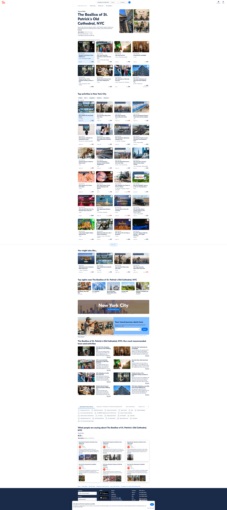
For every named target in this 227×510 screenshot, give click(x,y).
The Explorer (134, 501)
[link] (86, 52)
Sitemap (112, 503)
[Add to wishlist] (93, 42)
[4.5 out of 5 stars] (81, 32)
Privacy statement (81, 336)
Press (133, 498)
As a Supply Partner (142, 492)
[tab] (86, 406)
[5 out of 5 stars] (89, 444)
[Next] (149, 286)
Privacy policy (113, 496)
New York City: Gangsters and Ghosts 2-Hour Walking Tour (88, 442)
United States (84, 486)
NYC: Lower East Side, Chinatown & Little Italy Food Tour (112, 465)
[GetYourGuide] (3, 2)
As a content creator (143, 494)
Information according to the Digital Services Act (120, 501)
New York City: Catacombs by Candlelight (87, 464)
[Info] (99, 40)
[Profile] (223, 2)
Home (79, 486)
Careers (133, 494)
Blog (132, 496)
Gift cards (133, 499)
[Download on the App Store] (104, 498)
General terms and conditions (116, 499)
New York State (92, 486)
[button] (86, 52)
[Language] (218, 2)
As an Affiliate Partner (143, 496)
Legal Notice (113, 494)
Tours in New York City (114, 486)
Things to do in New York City (102, 486)
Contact (112, 492)
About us (133, 492)
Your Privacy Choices (115, 498)
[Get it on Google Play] (104, 493)
